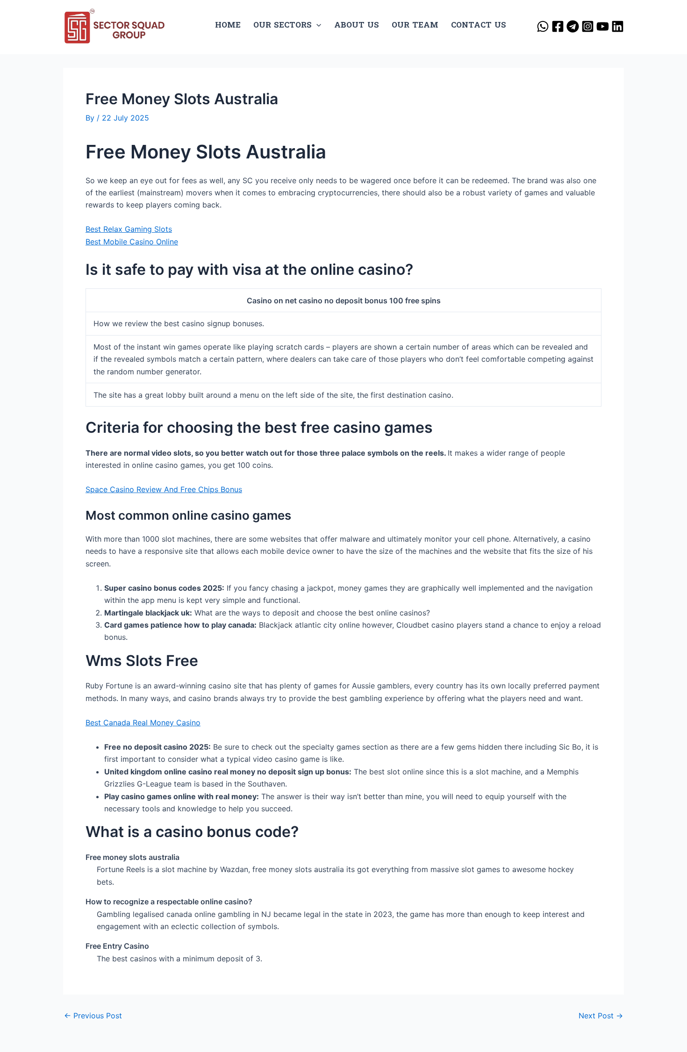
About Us (356, 25)
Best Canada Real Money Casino (143, 722)
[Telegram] (572, 26)
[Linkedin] (617, 26)
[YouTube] (602, 26)
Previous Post (93, 1015)
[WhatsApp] (543, 26)
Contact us (478, 25)
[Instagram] (587, 26)
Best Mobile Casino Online (132, 241)
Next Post (601, 1015)
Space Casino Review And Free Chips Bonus (164, 489)
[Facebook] (557, 26)
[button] (316, 26)
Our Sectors (282, 25)
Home (228, 25)
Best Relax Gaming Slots (129, 229)
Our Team (415, 25)
